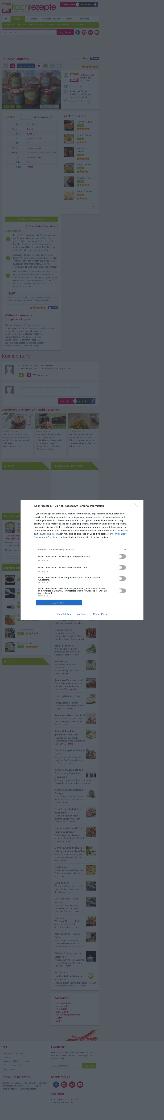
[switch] (122, 556)
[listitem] (82, 549)
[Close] (137, 506)
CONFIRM (59, 603)
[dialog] (82, 560)
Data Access (82, 614)
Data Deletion (64, 614)
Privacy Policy (100, 614)
